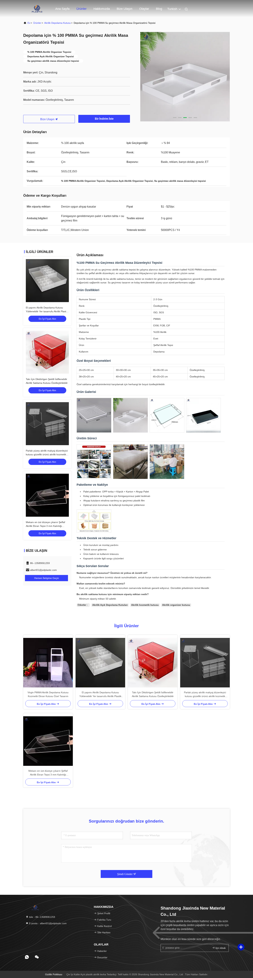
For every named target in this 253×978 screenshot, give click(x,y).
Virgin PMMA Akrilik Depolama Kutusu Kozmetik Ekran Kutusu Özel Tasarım (48, 694)
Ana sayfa (62, 8)
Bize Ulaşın (47, 119)
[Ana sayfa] (37, 8)
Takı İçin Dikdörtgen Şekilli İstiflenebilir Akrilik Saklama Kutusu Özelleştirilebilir (153, 694)
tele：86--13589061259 (41, 917)
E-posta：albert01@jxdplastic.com (47, 923)
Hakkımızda (101, 8)
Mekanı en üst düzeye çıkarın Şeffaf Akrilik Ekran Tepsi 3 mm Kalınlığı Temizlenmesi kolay (45, 526)
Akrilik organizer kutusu (176, 605)
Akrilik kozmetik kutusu (145, 605)
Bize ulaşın (124, 8)
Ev (29, 22)
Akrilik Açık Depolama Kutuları (110, 605)
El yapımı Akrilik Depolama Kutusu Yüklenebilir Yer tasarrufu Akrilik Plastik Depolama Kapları (47, 311)
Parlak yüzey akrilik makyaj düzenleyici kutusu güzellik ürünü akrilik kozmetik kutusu (47, 454)
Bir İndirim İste (104, 118)
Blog (159, 8)
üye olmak (220, 948)
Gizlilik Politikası (53, 974)
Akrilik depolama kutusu (57, 22)
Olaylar (144, 8)
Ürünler (81, 8)
